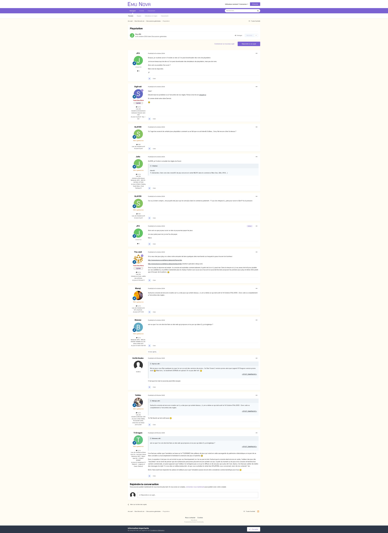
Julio (138, 157)
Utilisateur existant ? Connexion (236, 4)
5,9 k (139, 413)
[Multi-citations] (149, 78)
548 (139, 144)
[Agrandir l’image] (149, 102)
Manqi (138, 288)
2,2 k (139, 450)
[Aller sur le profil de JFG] (132, 35)
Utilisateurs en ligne (151, 16)
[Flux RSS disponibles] (258, 511)
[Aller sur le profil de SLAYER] (138, 134)
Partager (239, 35)
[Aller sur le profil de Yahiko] (138, 402)
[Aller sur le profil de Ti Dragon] (138, 439)
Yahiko (138, 395)
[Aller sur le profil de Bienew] (138, 327)
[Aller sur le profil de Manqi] (138, 295)
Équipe (139, 16)
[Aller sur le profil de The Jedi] (138, 259)
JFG (139, 34)
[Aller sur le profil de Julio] (138, 163)
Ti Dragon (137, 433)
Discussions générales (159, 36)
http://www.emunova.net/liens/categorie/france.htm (165, 260)
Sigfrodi (138, 87)
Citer (154, 78)
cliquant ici (202, 95)
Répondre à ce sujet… (148, 495)
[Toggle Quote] (151, 166)
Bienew (138, 320)
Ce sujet (250, 10)
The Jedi (138, 252)
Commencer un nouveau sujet (224, 44)
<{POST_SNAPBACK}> (249, 411)
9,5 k (139, 272)
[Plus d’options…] (257, 53)
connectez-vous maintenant (195, 487)
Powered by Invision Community (194, 522)
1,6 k (139, 337)
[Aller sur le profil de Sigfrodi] (138, 93)
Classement (164, 16)
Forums (130, 16)
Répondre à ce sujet (249, 44)
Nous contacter (190, 517)
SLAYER (137, 127)
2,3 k (139, 174)
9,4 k (139, 107)
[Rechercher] (258, 10)
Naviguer (133, 11)
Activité (141, 11)
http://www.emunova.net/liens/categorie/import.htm (165, 264)
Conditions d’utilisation (157, 530)
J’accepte (254, 529)
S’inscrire (255, 4)
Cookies (200, 517)
